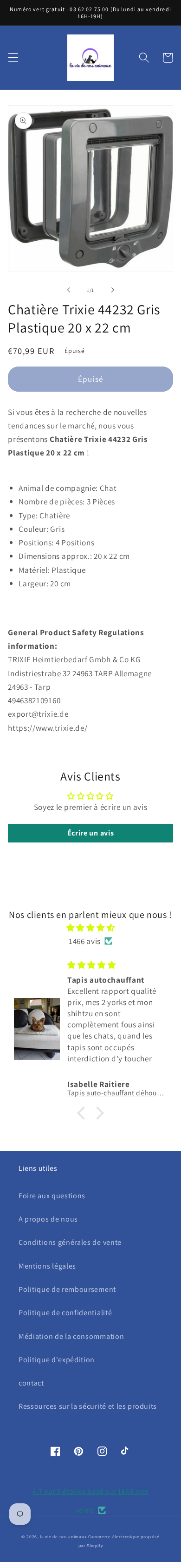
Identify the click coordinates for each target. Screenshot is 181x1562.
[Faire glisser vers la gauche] (68, 290)
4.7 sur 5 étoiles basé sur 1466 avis (90, 1491)
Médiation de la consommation (71, 1336)
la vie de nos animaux (63, 1537)
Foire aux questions (52, 1196)
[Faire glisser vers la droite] (112, 290)
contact (31, 1383)
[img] (90, 927)
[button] (13, 58)
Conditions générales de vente (70, 1242)
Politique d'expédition (57, 1360)
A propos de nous (48, 1219)
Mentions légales (47, 1266)
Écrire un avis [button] (90, 833)
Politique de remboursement (67, 1289)
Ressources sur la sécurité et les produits (88, 1406)
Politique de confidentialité (65, 1313)
